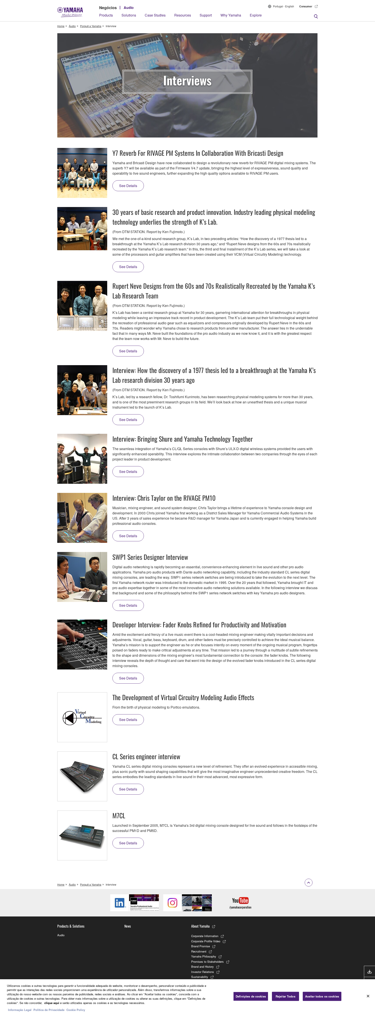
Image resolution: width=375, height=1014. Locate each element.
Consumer (305, 6)
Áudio (72, 26)
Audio (129, 7)
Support (206, 15)
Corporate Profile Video (205, 941)
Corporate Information (204, 936)
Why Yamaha (230, 15)
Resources (182, 15)
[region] (187, 996)
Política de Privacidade (48, 1009)
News (127, 926)
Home (60, 26)
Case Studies (155, 15)
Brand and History (202, 966)
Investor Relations (202, 972)
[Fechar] (368, 996)
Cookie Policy (75, 1009)
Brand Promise (200, 946)
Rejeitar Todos (285, 996)
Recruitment (198, 951)
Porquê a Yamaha (90, 26)
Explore (256, 15)
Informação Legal (19, 1009)
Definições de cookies (251, 996)
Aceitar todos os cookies (322, 996)
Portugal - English (283, 6)
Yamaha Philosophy (203, 956)
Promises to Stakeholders (207, 961)
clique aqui (51, 1003)
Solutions (129, 15)
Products (106, 15)
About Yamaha (200, 926)
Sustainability (199, 977)
